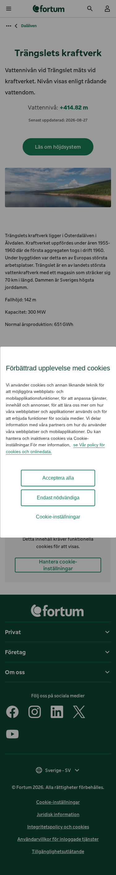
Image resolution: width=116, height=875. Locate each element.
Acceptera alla (58, 478)
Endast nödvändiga (58, 497)
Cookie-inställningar (58, 516)
